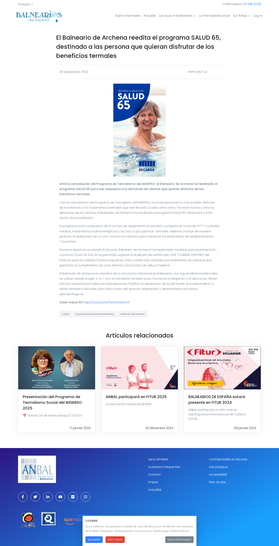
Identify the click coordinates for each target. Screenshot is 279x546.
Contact (154, 474)
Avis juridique (218, 467)
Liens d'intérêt (158, 459)
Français (24, 4)
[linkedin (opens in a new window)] (48, 497)
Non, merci (115, 540)
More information (179, 540)
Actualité (149, 15)
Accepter (94, 540)
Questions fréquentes (164, 467)
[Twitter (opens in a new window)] (35, 497)
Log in (257, 15)
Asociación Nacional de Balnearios (95, 314)
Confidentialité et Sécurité (228, 459)
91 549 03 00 (252, 4)
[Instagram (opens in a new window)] (85, 497)
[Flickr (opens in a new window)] (73, 497)
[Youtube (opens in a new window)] (60, 497)
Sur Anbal (240, 15)
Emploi (153, 482)
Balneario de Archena (132, 314)
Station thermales (127, 15)
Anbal (65, 314)
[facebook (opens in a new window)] (23, 497)
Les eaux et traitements (175, 15)
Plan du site (217, 482)
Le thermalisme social (214, 15)
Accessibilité (218, 474)
